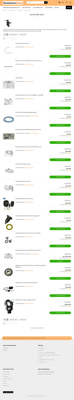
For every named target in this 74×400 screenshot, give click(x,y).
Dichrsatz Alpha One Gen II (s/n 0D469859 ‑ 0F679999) (29, 95)
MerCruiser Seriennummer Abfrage (46, 373)
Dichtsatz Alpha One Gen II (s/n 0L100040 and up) (28, 147)
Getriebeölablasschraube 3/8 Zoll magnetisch (27, 216)
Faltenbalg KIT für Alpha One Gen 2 (24, 198)
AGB (40, 357)
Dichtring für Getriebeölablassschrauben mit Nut (28, 129)
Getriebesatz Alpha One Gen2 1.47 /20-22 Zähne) (27, 233)
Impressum (42, 348)
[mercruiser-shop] (13, 3)
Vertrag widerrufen (8, 392)
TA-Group (5, 349)
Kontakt (41, 350)
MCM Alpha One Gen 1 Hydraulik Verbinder (26, 282)
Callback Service (43, 362)
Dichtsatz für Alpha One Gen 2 (23, 181)
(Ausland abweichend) (28, 46)
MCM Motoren (48, 7)
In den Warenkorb (60, 56)
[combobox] (14, 34)
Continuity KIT (19, 78)
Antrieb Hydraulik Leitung (22, 43)
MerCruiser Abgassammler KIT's (11, 7)
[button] (59, 2)
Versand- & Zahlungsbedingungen (47, 352)
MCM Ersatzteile (26, 7)
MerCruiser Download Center (44, 374)
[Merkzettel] (66, 2)
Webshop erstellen (31, 396)
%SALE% (69, 7)
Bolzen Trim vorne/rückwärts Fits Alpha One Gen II (28, 60)
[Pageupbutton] (70, 397)
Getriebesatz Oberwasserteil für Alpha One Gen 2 (28, 250)
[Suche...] (46, 2)
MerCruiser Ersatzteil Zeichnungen (46, 371)
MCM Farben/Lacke (38, 7)
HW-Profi (5, 350)
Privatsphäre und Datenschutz (46, 359)
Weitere (57, 7)
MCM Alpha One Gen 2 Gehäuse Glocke (25, 300)
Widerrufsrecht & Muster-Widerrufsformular (50, 355)
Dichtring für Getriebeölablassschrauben (26, 112)
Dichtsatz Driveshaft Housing (22, 164)
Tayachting (5, 347)
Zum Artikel (60, 261)
